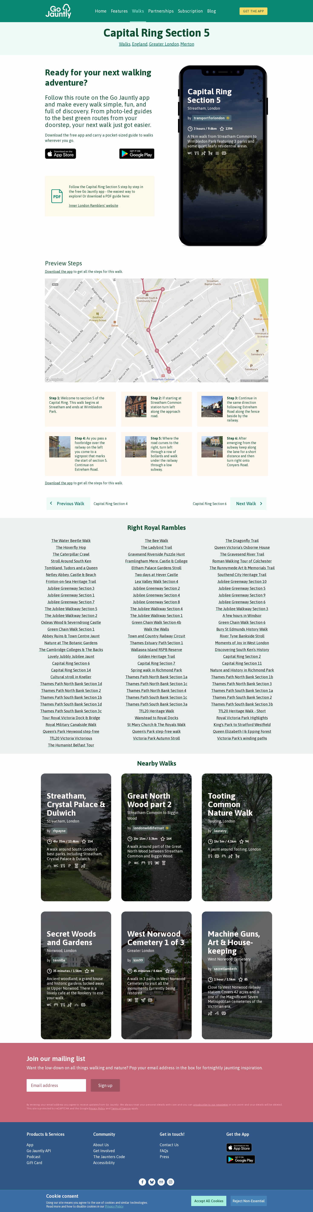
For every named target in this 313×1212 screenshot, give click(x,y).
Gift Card (34, 1162)
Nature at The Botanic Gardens (71, 643)
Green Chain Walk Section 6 (242, 622)
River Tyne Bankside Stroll (242, 636)
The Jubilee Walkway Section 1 (156, 615)
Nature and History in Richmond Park (242, 670)
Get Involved (104, 1151)
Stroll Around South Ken (71, 561)
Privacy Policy (114, 1206)
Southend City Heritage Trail (242, 574)
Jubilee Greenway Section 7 (71, 602)
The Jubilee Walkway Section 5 (71, 609)
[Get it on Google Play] (136, 153)
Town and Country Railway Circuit (156, 636)
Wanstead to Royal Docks (156, 718)
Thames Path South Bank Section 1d (71, 704)
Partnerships (161, 11)
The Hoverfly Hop (71, 547)
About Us (101, 1145)
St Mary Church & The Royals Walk (156, 724)
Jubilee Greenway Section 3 (71, 588)
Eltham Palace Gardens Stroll (156, 568)
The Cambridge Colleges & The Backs (71, 649)
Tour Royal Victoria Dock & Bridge (71, 718)
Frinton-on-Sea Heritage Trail (71, 581)
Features (119, 11)
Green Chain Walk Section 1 (71, 629)
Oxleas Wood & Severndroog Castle (71, 622)
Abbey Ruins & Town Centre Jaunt (71, 636)
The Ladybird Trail (156, 547)
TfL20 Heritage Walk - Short (242, 711)
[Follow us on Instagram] (170, 1181)
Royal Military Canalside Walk (71, 724)
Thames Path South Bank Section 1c (156, 697)
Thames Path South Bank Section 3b (242, 704)
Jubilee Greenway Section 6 (242, 602)
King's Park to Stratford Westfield (242, 724)
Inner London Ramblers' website (93, 205)
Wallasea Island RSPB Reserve (156, 649)
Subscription (190, 11)
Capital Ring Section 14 (71, 670)
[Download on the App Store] (60, 153)
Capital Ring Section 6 (71, 663)
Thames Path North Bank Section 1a (156, 677)
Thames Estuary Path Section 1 (156, 643)
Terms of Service (121, 1108)
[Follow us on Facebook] (142, 1181)
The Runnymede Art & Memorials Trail (242, 568)
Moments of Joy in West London (242, 643)
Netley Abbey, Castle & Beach (71, 574)
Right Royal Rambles (156, 527)
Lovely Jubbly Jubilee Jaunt (71, 656)
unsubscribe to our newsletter (210, 1104)
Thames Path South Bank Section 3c (71, 711)
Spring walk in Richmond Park (156, 670)
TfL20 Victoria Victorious (71, 738)
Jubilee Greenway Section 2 (156, 588)
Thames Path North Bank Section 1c (156, 683)
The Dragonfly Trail (242, 540)
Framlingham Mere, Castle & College (156, 561)
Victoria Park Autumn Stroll (156, 738)
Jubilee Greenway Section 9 (242, 595)
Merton (187, 44)
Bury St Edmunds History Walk (242, 629)
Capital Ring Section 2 (242, 656)
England (140, 44)
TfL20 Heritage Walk (156, 711)
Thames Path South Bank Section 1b (71, 697)
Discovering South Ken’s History (242, 649)
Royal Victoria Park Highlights (242, 718)
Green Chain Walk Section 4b (156, 622)
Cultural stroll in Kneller (70, 677)
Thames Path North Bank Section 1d (71, 683)
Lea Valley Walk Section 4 (156, 581)
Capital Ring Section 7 (156, 663)
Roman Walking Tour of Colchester (242, 561)
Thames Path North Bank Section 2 (71, 690)
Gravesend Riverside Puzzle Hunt (156, 554)
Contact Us (169, 1145)
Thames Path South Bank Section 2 (242, 697)
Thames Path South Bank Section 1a (242, 690)
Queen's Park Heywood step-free (71, 731)
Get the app (253, 11)
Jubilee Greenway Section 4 (156, 595)
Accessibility (104, 1162)
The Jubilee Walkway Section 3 (242, 609)
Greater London (164, 44)
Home (101, 11)
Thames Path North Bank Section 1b (242, 677)
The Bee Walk (156, 540)
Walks (138, 11)
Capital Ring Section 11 (242, 663)
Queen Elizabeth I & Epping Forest (242, 731)
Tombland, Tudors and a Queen (71, 568)
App (30, 1145)
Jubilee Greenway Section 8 (156, 602)
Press (164, 1156)
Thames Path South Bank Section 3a (156, 704)
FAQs (164, 1151)
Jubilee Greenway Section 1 (71, 595)
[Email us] (161, 1181)
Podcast (33, 1156)
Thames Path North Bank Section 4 (156, 690)
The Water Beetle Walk (71, 540)
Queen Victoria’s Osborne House (242, 547)
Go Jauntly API (39, 1151)
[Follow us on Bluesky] (151, 1181)
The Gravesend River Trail (242, 554)
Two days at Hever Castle (156, 574)
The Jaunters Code (109, 1156)
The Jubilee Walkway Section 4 (156, 609)
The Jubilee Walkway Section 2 (71, 615)
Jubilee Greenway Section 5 (242, 588)
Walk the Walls (156, 629)
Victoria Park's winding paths (242, 738)
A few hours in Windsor (242, 615)
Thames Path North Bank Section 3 (242, 683)
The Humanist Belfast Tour (71, 745)
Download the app (59, 271)
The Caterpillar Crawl (71, 554)
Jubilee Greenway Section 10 (242, 581)
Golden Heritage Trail (156, 656)
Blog (211, 11)
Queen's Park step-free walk (156, 731)
